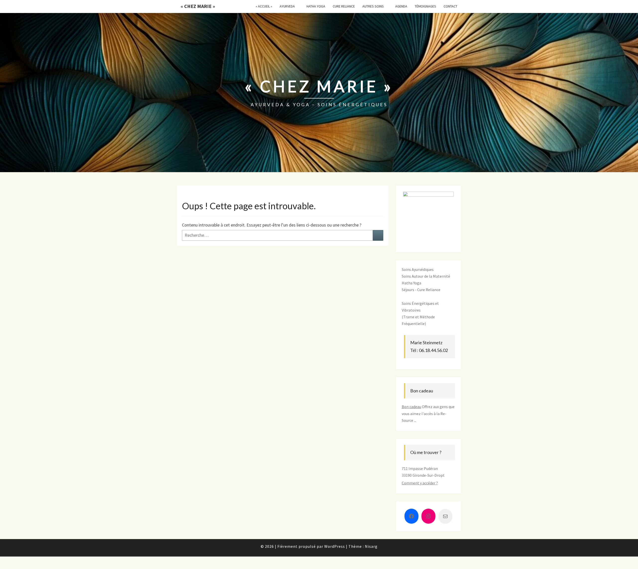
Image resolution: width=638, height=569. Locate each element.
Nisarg (371, 546)
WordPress (334, 546)
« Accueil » (264, 6)
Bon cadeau (411, 406)
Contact (450, 6)
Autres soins (373, 6)
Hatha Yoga (316, 6)
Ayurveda (287, 6)
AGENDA (401, 6)
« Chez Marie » (198, 6)
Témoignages (425, 6)
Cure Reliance (344, 6)
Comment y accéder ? (420, 482)
